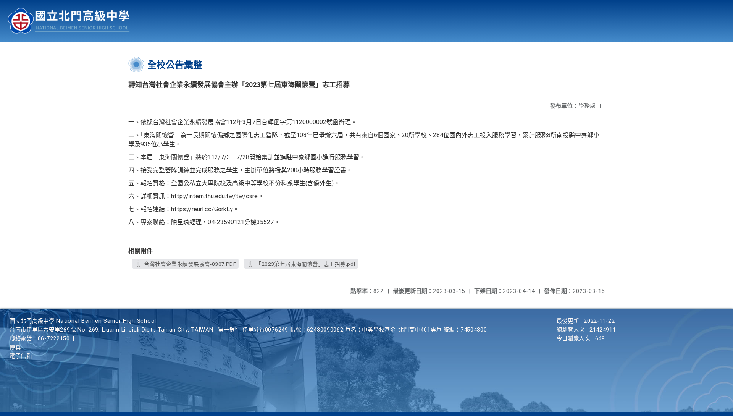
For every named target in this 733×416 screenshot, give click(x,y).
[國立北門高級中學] (69, 21)
